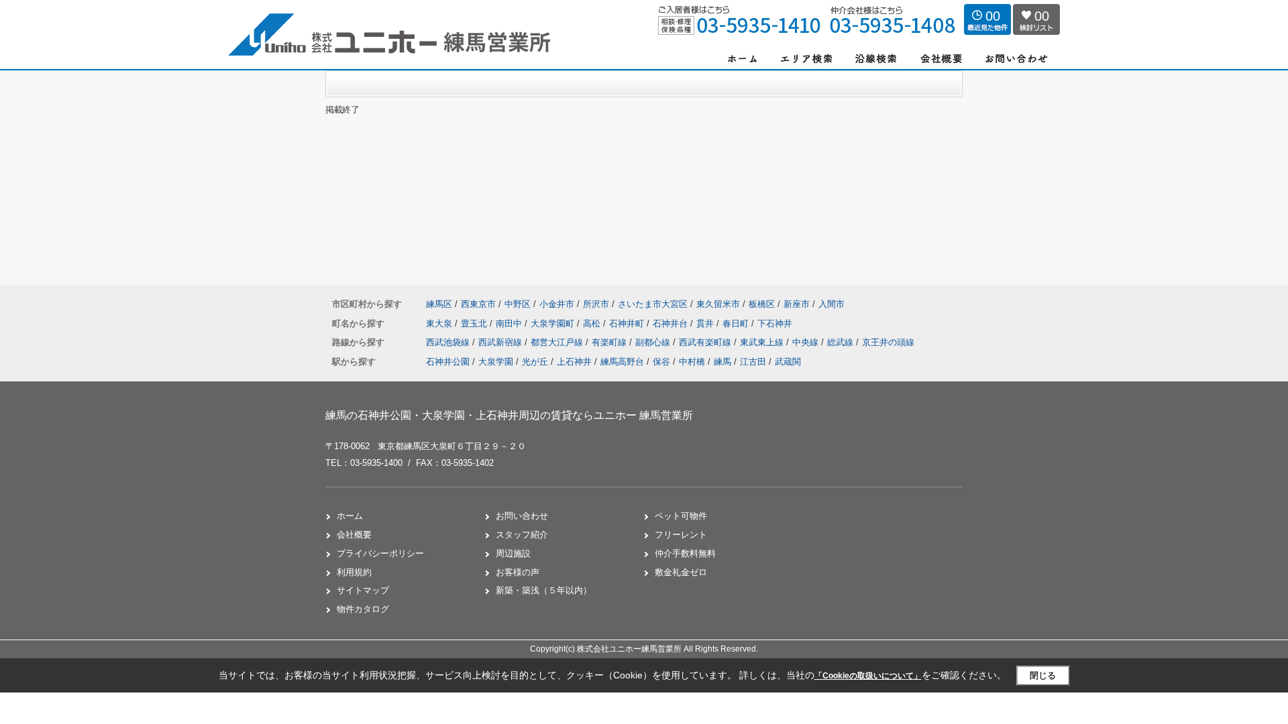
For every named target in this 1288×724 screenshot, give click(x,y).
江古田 (753, 362)
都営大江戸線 (558, 342)
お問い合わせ (522, 516)
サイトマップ (363, 590)
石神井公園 (448, 362)
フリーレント (681, 535)
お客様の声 (517, 572)
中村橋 (692, 362)
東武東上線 (763, 342)
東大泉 (440, 323)
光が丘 (535, 362)
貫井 (706, 323)
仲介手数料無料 (685, 553)
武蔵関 (788, 362)
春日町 (736, 323)
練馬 (722, 362)
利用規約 (354, 572)
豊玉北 (475, 323)
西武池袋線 (449, 342)
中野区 (517, 304)
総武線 (841, 342)
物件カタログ (363, 609)
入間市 (831, 304)
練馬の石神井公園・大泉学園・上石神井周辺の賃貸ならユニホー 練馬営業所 (509, 415)
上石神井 (574, 362)
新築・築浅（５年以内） (544, 590)
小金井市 (556, 304)
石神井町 (628, 323)
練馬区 (439, 304)
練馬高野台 (622, 362)
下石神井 (774, 323)
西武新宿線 (501, 342)
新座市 (797, 304)
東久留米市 (718, 304)
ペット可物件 (681, 516)
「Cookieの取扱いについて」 (868, 675)
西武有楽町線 (706, 342)
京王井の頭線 (888, 342)
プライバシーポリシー (380, 553)
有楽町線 (610, 342)
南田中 (510, 323)
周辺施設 (513, 553)
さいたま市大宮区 (653, 304)
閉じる (1043, 675)
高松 (593, 323)
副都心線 (654, 342)
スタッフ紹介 (522, 535)
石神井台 (671, 323)
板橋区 (762, 304)
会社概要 (354, 535)
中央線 (806, 342)
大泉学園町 (554, 323)
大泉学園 (495, 362)
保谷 (661, 362)
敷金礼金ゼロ (681, 572)
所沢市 (596, 304)
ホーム (350, 516)
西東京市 (478, 304)
